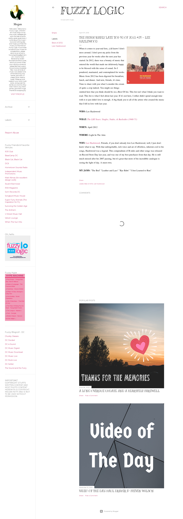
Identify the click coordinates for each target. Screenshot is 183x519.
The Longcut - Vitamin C (14, 310)
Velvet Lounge (11, 218)
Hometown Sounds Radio (16, 167)
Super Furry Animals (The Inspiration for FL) (16, 201)
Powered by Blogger (111, 511)
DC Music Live (11, 356)
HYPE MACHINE (14, 275)
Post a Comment (91, 395)
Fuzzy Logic (92, 11)
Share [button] (54, 33)
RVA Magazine (11, 188)
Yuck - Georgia (11, 313)
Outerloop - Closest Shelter (15, 289)
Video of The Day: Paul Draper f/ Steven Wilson (116, 491)
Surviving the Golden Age (16, 206)
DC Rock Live (11, 360)
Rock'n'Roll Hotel (12, 184)
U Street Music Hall (13, 214)
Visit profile (17, 94)
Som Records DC (12, 192)
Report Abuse (12, 133)
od (99, 142)
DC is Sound (10, 344)
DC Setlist (9, 364)
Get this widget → (11, 318)
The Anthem (10, 210)
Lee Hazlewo (92, 142)
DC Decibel (10, 340)
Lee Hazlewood (58, 46)
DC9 (7, 163)
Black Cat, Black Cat (13, 159)
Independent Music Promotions (13, 172)
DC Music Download (14, 352)
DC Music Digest (12, 348)
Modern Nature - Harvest (14, 316)
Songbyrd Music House (15, 196)
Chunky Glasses (12, 336)
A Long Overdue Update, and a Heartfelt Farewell (119, 391)
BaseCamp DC (11, 155)
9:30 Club (9, 151)
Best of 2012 (57, 43)
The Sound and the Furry (16, 368)
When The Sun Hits (13, 222)
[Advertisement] (121, 275)
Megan (18, 24)
